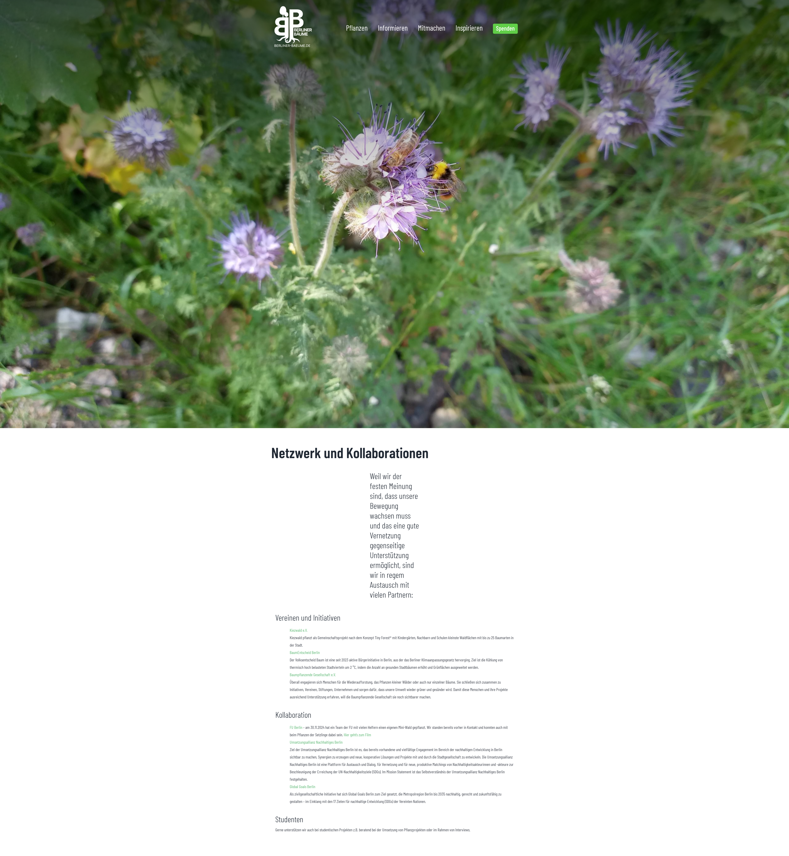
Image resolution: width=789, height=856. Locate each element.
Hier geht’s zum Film (357, 734)
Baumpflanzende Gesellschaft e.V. (313, 674)
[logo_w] (292, 7)
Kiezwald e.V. (299, 630)
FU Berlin (296, 727)
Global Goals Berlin (302, 786)
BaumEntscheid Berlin (305, 652)
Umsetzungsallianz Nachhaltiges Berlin (316, 742)
